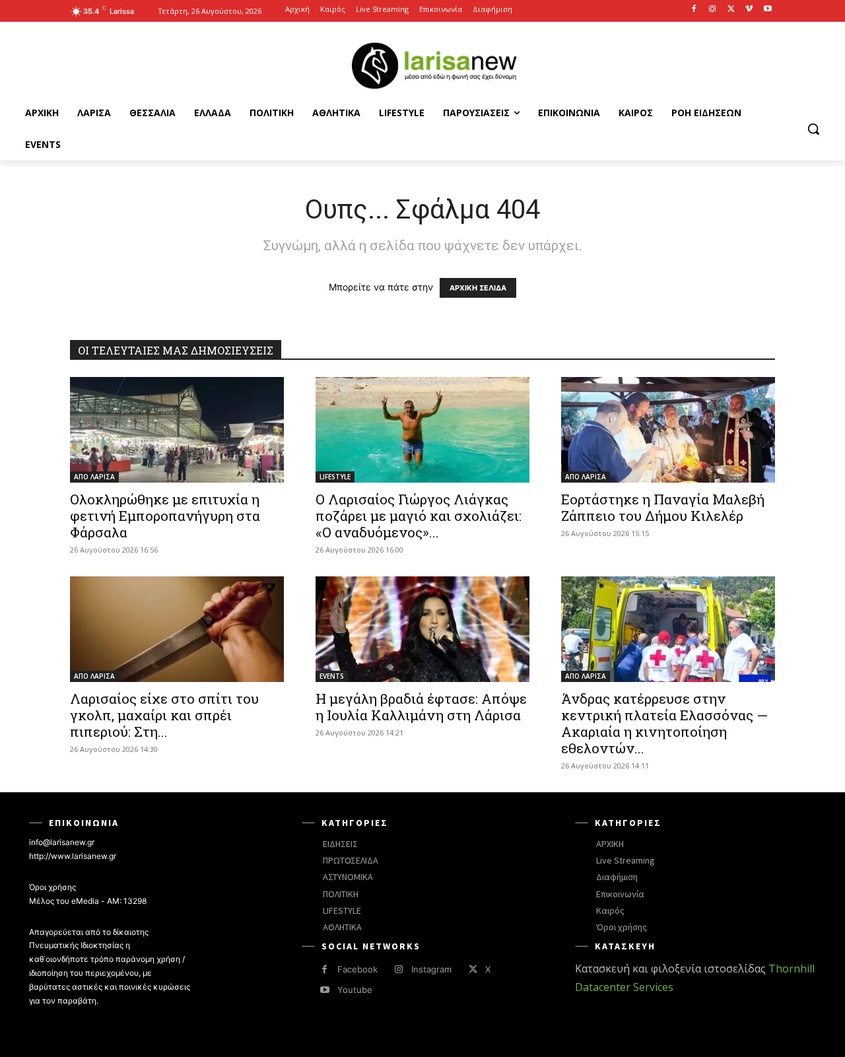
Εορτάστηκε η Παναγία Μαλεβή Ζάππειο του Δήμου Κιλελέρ (662, 507)
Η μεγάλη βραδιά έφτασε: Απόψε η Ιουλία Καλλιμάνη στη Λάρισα (421, 706)
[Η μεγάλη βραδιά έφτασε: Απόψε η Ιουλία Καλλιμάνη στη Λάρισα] (422, 629)
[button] (813, 129)
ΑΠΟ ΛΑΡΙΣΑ (94, 476)
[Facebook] (694, 9)
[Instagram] (712, 9)
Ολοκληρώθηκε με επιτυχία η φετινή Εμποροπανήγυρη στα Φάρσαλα (165, 515)
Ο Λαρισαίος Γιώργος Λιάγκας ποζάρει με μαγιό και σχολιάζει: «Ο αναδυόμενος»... (419, 515)
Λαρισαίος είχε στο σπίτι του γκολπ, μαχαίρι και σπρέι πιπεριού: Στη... (164, 715)
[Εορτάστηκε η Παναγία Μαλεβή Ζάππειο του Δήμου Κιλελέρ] (668, 430)
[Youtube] (767, 9)
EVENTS (332, 676)
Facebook (357, 969)
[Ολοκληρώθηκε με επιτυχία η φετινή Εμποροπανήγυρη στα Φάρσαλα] (177, 430)
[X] (731, 9)
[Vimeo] (749, 9)
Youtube (354, 989)
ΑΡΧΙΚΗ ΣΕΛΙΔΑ (478, 287)
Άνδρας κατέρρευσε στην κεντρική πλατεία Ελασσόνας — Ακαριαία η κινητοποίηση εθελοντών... (664, 723)
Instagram (431, 969)
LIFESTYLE (335, 476)
